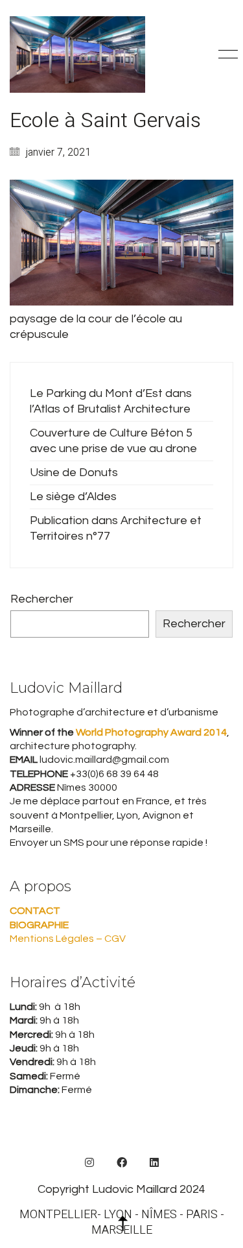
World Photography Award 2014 (150, 732)
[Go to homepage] (77, 54)
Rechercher (41, 599)
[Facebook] (122, 1162)
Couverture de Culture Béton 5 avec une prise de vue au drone (113, 441)
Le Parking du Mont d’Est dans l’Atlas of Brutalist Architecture (111, 401)
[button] (225, 54)
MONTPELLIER (58, 1215)
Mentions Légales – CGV (68, 938)
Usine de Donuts (74, 472)
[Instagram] (89, 1162)
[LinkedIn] (154, 1162)
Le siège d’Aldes (73, 496)
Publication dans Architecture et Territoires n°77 (116, 528)
